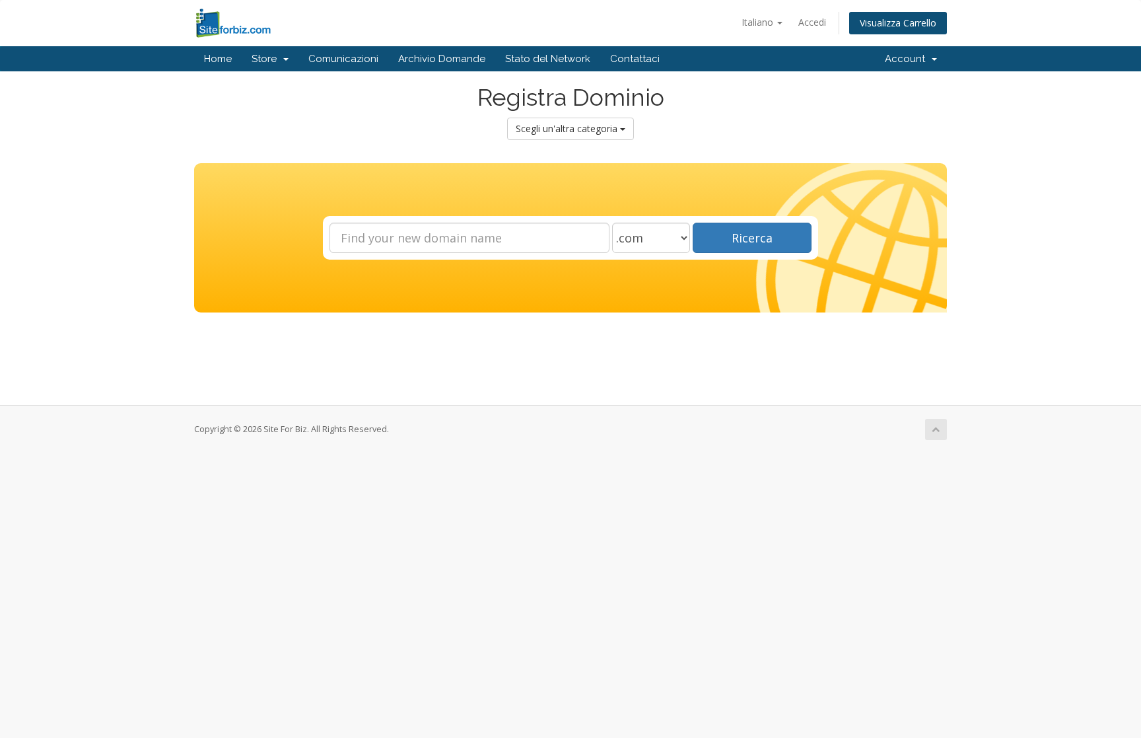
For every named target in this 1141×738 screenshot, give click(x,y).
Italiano (759, 22)
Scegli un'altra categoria (568, 128)
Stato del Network (547, 59)
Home (218, 59)
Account (907, 59)
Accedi (812, 22)
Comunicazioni (343, 59)
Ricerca (752, 238)
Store (267, 59)
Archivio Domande (441, 59)
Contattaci (635, 59)
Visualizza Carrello (898, 23)
